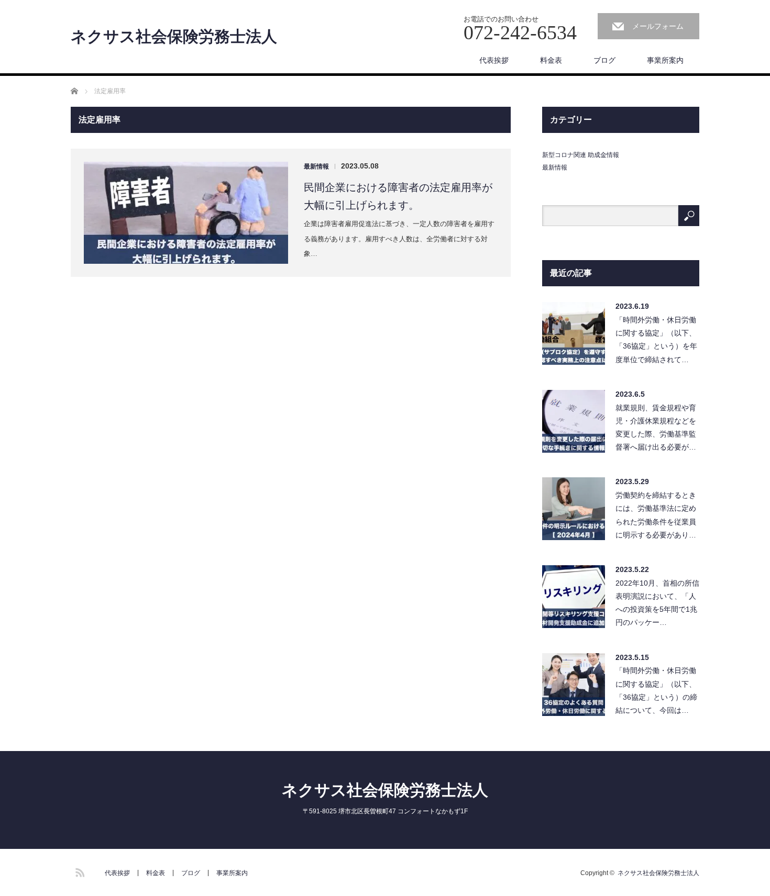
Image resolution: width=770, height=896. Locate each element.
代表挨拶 (494, 60)
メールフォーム (658, 26)
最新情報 (316, 166)
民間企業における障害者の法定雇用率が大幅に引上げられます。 (398, 196)
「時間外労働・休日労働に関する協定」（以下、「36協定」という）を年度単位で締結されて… (656, 340)
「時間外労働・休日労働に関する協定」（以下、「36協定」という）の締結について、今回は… (656, 690)
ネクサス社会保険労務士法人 (174, 36)
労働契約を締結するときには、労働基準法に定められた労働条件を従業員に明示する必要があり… (655, 515)
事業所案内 (665, 60)
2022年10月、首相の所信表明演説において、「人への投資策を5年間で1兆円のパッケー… (657, 603)
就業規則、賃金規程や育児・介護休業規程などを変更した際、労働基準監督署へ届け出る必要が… (655, 428)
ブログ (604, 60)
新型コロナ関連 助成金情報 (580, 155)
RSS (78, 871)
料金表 (551, 60)
